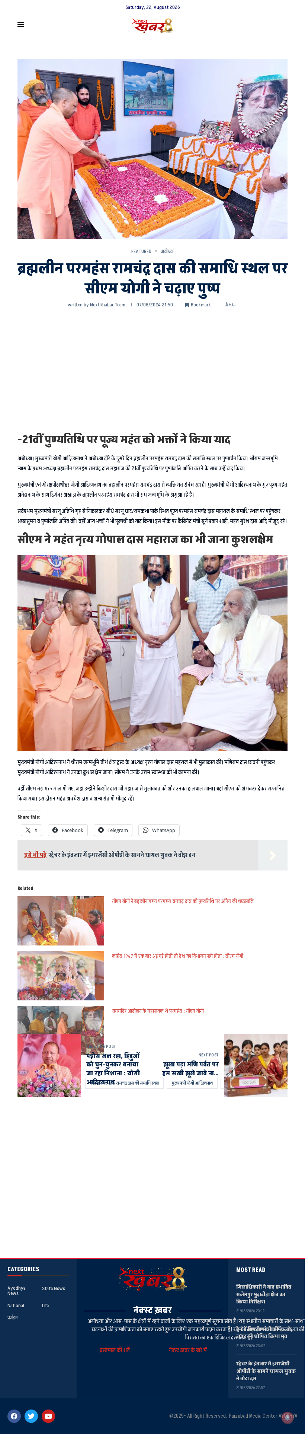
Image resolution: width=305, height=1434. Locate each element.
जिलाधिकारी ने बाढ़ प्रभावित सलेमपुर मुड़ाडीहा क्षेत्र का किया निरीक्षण (263, 1294)
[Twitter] (31, 1416)
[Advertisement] (152, 370)
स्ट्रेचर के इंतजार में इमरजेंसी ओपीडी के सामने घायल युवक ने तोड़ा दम (266, 1371)
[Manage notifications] (287, 1418)
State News (53, 1288)
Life (45, 1305)
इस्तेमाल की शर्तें (116, 1350)
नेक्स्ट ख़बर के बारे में (188, 1350)
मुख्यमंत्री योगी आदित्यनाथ (192, 1083)
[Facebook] (14, 1416)
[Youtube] (48, 1416)
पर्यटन (12, 1317)
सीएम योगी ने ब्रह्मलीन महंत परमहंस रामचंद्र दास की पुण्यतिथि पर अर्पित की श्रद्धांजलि (183, 901)
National (15, 1305)
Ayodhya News (16, 1291)
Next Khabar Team (107, 304)
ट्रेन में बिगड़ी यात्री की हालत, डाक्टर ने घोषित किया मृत (264, 1333)
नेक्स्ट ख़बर (153, 1310)
